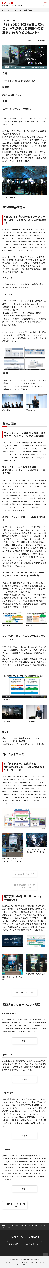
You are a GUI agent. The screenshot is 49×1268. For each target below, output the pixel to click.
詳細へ (24, 1040)
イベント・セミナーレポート (30, 1225)
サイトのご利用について (25, 1262)
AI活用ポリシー (10, 1262)
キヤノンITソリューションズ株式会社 (17, 10)
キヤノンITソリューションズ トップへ (24, 1244)
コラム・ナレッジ (13, 1225)
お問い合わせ (14, 1259)
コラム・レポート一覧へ (16, 1205)
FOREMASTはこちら (24, 992)
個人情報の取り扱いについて (30, 1259)
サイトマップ (40, 1262)
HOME (3, 1225)
